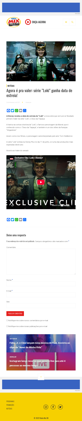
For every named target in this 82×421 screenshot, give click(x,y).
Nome (9, 280)
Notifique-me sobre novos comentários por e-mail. (28, 320)
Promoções (10, 405)
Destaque (28, 102)
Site (8, 302)
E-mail (9, 291)
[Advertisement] (41, 7)
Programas (10, 401)
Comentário (11, 247)
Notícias (11, 85)
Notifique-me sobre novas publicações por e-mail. (28, 326)
